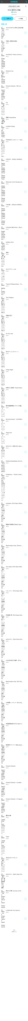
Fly (7, 102)
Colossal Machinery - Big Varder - (16, 227)
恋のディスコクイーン (12, 352)
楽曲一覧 (4, 24)
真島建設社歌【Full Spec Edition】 (16, 724)
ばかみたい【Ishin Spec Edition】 (16, 874)
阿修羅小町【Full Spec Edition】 (15, 615)
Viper (7, 837)
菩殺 (7, 252)
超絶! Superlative (11, 117)
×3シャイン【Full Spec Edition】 (15, 591)
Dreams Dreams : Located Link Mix (16, 782)
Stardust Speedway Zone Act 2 (15, 461)
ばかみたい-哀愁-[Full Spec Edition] (16, 446)
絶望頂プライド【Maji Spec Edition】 (17, 745)
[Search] (26, 2)
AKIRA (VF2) (10, 242)
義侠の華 (8, 815)
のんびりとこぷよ (11, 269)
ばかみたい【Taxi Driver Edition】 (16, 639)
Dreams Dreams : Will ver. (13, 86)
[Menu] (2, 2)
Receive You (9, 71)
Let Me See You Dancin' (13, 910)
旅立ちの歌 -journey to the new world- (17, 891)
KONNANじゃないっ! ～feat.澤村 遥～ (17, 140)
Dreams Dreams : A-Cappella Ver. (16, 799)
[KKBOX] (14, 1)
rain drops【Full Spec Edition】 (15, 567)
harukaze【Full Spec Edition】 (15, 503)
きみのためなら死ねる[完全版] (14, 28)
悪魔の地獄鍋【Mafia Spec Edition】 (16, 524)
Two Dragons (10, 297)
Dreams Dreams (10, 766)
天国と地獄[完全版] (11, 41)
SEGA (7, 29)
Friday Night (9, 370)
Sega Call (9, 433)
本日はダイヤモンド (12, 858)
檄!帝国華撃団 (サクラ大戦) (14, 406)
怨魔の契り (9, 315)
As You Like (9, 333)
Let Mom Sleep (10, 126)
